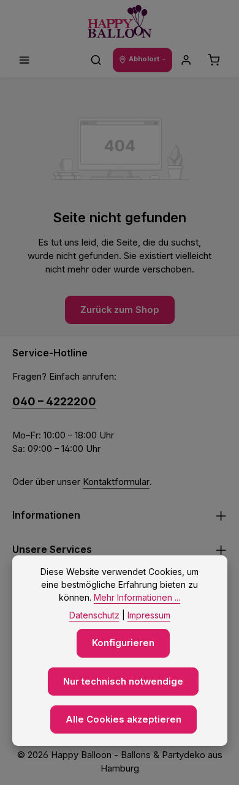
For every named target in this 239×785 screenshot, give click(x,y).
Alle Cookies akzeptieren (123, 719)
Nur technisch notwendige (123, 681)
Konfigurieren (123, 642)
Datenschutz (94, 615)
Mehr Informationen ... (137, 597)
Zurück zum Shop (119, 309)
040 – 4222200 (54, 401)
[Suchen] (96, 60)
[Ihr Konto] (186, 60)
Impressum (148, 615)
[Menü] (24, 60)
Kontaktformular (116, 481)
